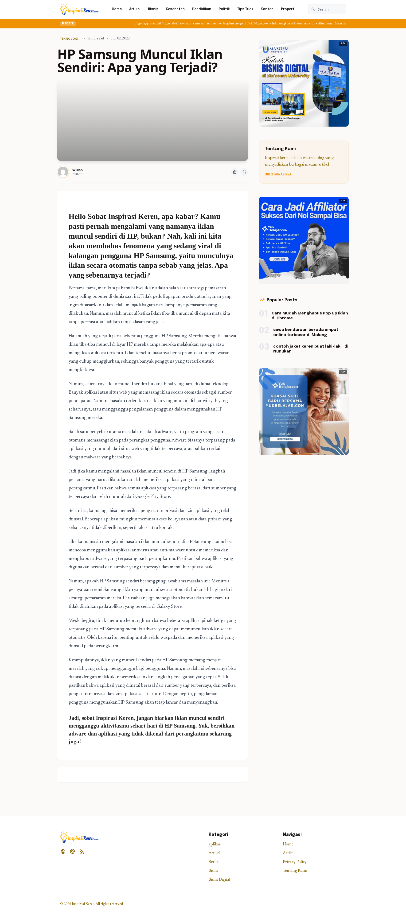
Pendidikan (201, 9)
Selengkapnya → (280, 174)
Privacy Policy (295, 862)
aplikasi (215, 845)
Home (117, 9)
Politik (224, 9)
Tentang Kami (295, 871)
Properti (288, 9)
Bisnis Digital (219, 880)
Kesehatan (175, 9)
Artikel (135, 9)
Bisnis (153, 9)
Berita (214, 862)
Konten (267, 9)
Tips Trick (245, 9)
